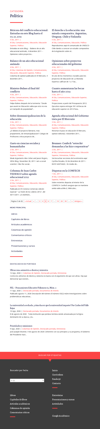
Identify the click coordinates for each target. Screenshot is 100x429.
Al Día (12, 42)
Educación (34, 42)
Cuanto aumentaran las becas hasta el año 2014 (68, 90)
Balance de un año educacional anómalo (27, 62)
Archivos (13, 377)
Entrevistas (63, 155)
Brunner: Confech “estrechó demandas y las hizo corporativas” (70, 144)
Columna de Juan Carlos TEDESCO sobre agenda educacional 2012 (23, 174)
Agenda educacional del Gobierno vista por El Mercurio (70, 117)
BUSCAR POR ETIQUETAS (50, 355)
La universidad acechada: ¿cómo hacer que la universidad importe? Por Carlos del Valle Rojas (49, 307)
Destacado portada (49, 273)
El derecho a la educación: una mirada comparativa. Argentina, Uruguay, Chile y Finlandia (69, 33)
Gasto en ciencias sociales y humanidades (25, 144)
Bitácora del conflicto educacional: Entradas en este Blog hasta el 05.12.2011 (29, 33)
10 (58, 201)
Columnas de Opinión (24, 70)
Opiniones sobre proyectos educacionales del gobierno (67, 62)
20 (62, 201)
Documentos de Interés (49, 290)
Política (20, 45)
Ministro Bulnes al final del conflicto (24, 90)
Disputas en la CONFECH (66, 171)
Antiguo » (78, 201)
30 (66, 201)
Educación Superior (26, 73)
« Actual (28, 201)
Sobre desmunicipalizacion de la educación (27, 117)
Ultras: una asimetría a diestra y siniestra (29, 270)
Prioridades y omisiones (21, 325)
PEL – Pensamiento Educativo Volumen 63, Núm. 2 (33, 287)
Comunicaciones (22, 42)
